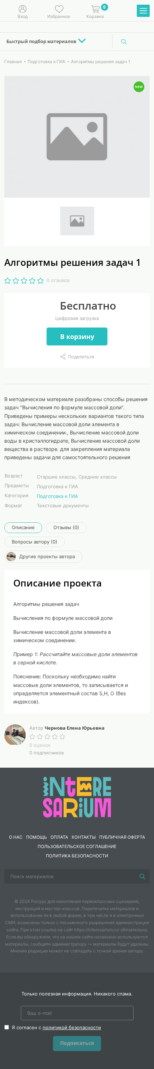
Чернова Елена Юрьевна (75, 728)
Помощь (36, 837)
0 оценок (39, 745)
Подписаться (77, 1043)
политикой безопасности (72, 1027)
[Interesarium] (77, 796)
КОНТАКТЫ (84, 837)
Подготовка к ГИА (57, 496)
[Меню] (143, 11)
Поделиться (81, 356)
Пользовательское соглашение (77, 846)
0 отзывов (58, 280)
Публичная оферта (122, 837)
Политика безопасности (77, 855)
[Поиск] (124, 41)
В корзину (77, 336)
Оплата (59, 837)
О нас (16, 837)
